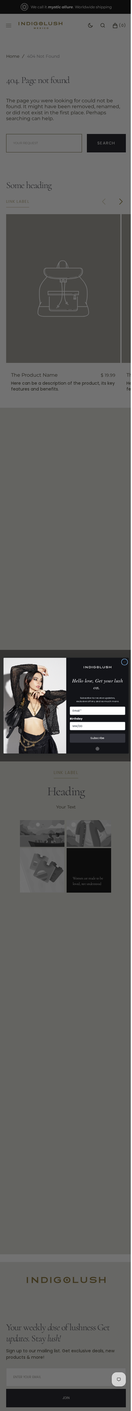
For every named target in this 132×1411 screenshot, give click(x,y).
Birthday (73, 719)
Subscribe (95, 738)
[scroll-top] (113, 1397)
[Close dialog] (122, 662)
